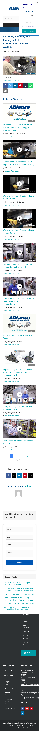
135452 (31, 26)
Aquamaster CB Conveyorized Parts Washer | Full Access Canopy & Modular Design (18, 127)
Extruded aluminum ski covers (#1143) (19, 594)
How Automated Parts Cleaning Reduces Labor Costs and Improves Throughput (18, 599)
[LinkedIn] (22, 713)
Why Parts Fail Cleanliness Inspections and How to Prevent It (19, 583)
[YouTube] (27, 708)
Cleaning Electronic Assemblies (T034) (19, 603)
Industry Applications (12, 80)
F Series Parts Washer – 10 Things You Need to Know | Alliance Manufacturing (19, 301)
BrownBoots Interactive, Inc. (23, 728)
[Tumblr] (25, 85)
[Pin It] (20, 85)
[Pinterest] (31, 708)
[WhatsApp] (30, 85)
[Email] (5, 90)
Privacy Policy (21, 725)
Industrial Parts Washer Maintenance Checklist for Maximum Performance (18, 589)
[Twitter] (10, 85)
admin (28, 486)
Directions (8, 670)
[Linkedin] (15, 85)
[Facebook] (5, 85)
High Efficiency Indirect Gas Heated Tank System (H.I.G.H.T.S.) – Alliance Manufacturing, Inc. (18, 372)
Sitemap (10, 725)
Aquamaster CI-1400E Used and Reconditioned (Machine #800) (16, 608)
